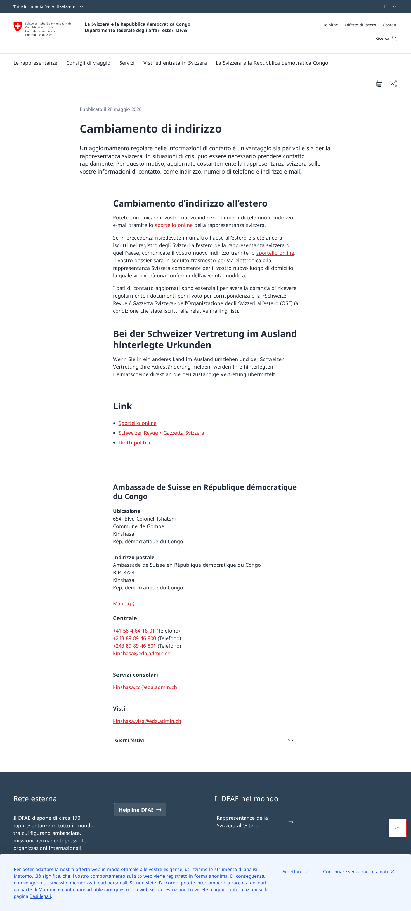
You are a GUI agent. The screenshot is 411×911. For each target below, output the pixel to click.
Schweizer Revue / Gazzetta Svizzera (161, 432)
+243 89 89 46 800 (134, 638)
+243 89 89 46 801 (134, 645)
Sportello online (138, 423)
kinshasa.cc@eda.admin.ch (145, 687)
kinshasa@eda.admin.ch (142, 653)
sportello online (174, 225)
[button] (35, 63)
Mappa (121, 603)
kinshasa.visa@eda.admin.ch (147, 721)
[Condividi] (393, 83)
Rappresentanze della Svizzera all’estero (242, 821)
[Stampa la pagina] (379, 83)
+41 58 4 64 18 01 (134, 630)
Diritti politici (134, 442)
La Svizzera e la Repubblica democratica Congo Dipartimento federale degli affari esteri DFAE (138, 27)
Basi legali (40, 896)
